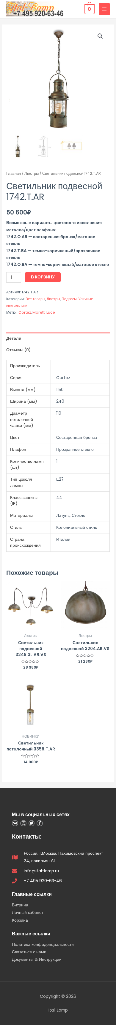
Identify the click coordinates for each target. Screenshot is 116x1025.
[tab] (58, 338)
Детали (13, 338)
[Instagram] (23, 823)
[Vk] (15, 823)
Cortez (24, 312)
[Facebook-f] (40, 823)
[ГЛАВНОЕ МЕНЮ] (104, 9)
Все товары (35, 298)
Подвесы (69, 298)
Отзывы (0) (18, 350)
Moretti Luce (43, 312)
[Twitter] (32, 823)
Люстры (31, 173)
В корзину (43, 277)
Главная (13, 173)
